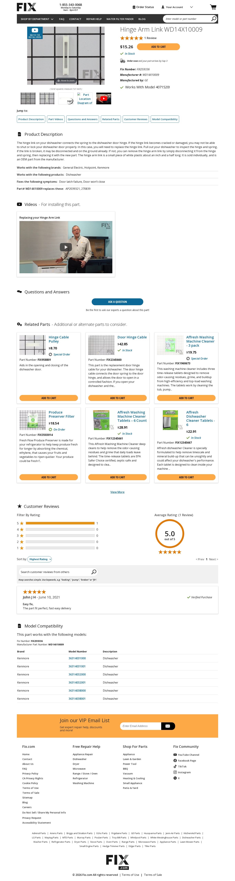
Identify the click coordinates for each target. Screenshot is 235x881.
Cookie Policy (30, 783)
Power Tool (129, 763)
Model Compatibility (165, 119)
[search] (214, 18)
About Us (27, 763)
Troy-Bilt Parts (119, 837)
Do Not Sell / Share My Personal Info (42, 812)
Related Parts (110, 119)
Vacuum (128, 773)
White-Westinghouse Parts (164, 837)
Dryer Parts (80, 841)
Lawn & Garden (132, 759)
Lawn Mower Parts (189, 841)
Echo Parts (102, 833)
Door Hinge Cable (132, 337)
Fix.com (28, 746)
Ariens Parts (56, 833)
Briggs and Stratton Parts (80, 833)
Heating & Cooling (134, 778)
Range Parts (128, 841)
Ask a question (117, 302)
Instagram (184, 772)
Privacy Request (31, 817)
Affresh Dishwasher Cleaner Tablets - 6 (200, 418)
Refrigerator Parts (61, 841)
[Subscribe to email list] (168, 726)
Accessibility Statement (36, 822)
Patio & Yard (130, 787)
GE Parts (135, 833)
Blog (142, 19)
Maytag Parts (51, 837)
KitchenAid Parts (192, 833)
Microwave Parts (147, 841)
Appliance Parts (168, 841)
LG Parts (36, 837)
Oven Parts (112, 841)
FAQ (61, 19)
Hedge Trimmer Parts (114, 846)
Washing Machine (83, 783)
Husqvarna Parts (153, 833)
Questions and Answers (83, 119)
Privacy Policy (30, 773)
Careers (26, 807)
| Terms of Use (129, 875)
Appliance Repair (83, 754)
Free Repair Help (86, 746)
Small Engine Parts (89, 846)
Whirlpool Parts (138, 837)
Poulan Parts (101, 837)
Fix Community (186, 746)
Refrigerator (80, 778)
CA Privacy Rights (32, 778)
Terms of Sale (30, 792)
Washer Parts (40, 841)
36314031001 (77, 666)
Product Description (31, 119)
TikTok (182, 766)
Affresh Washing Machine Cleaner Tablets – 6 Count (132, 416)
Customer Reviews (135, 119)
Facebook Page (187, 760)
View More (117, 492)
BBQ (125, 768)
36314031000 (77, 658)
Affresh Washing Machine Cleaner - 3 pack (200, 341)
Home (25, 754)
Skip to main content (117, 6)
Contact (75, 19)
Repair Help (94, 19)
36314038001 (77, 699)
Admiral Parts (39, 833)
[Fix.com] (28, 7)
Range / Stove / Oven (85, 773)
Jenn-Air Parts (173, 833)
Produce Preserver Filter (61, 414)
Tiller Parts (150, 846)
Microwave (79, 768)
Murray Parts (84, 837)
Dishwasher (80, 759)
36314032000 (77, 674)
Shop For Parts (135, 746)
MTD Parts (67, 837)
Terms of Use (30, 787)
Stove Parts (96, 841)
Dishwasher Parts (191, 837)
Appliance (129, 754)
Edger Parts (135, 846)
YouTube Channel (188, 754)
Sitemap (27, 797)
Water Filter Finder (119, 19)
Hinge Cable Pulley (59, 339)
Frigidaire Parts (119, 833)
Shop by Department (35, 19)
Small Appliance (132, 783)
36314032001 (77, 682)
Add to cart (158, 47)
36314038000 (77, 690)
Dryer (76, 763)
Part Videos (56, 119)
